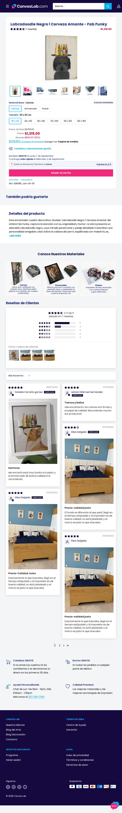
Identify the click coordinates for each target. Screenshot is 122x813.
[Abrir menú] (7, 6)
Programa (12, 755)
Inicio (8, 15)
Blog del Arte (13, 729)
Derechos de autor (77, 765)
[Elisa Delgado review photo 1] (89, 471)
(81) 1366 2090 (36, 697)
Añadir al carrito (61, 173)
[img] (15, 387)
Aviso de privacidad (77, 755)
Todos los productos (24, 15)
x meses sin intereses (26, 141)
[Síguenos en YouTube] (25, 787)
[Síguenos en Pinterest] (19, 787)
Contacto (11, 739)
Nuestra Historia (15, 725)
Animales (13, 179)
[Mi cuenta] (118, 6)
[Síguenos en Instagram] (14, 787)
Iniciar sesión (13, 760)
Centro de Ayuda (76, 725)
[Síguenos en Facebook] (8, 787)
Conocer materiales (103, 102)
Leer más (15, 235)
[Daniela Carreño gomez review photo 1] (32, 431)
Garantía (71, 729)
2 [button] (59, 645)
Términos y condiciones (80, 760)
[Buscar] (108, 6)
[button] (17, 29)
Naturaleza (26, 179)
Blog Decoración (15, 734)
